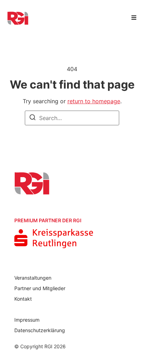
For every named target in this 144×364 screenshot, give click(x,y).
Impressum (26, 320)
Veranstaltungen (32, 278)
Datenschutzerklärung (39, 330)
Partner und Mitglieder (39, 288)
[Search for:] (72, 118)
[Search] (32, 118)
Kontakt (23, 299)
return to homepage (93, 101)
